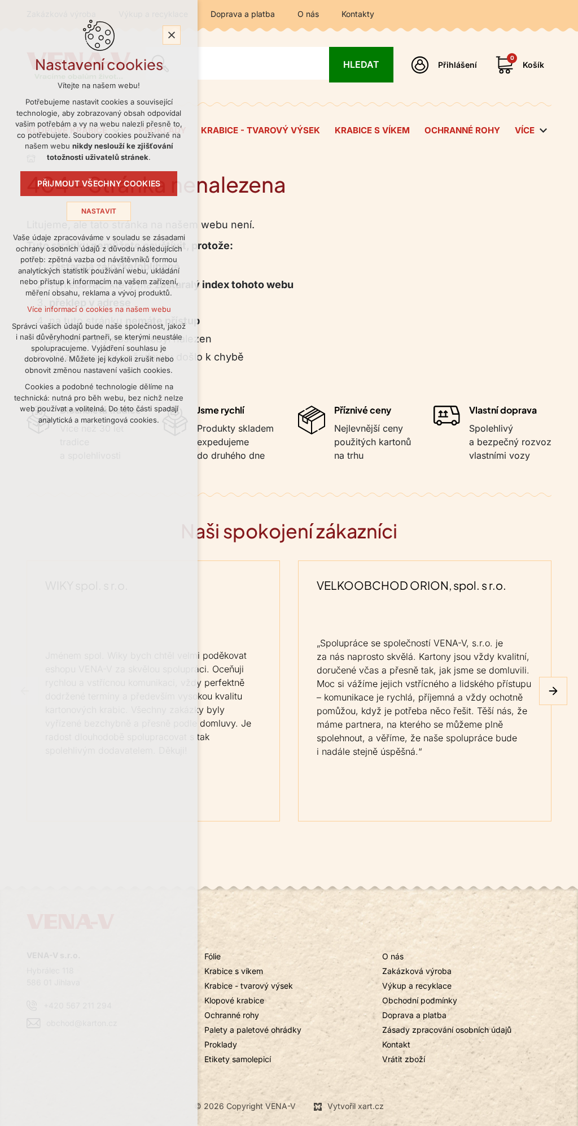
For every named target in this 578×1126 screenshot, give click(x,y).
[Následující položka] (553, 691)
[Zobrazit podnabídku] (543, 130)
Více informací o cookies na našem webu (99, 309)
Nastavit (99, 211)
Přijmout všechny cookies (99, 183)
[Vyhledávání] (237, 63)
